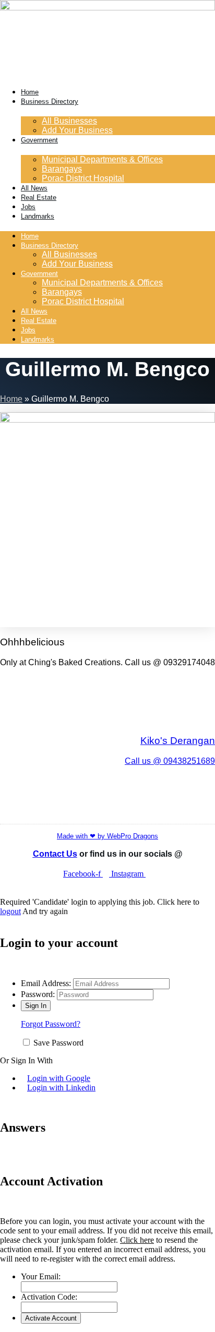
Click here (137, 1239)
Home (30, 92)
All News (34, 188)
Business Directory (49, 101)
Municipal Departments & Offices (102, 159)
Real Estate (38, 197)
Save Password (58, 1042)
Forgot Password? (50, 1023)
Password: (38, 994)
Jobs (28, 207)
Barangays (62, 168)
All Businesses (69, 120)
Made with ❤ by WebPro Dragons (107, 836)
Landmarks (37, 216)
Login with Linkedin (61, 1087)
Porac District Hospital (83, 178)
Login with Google (58, 1078)
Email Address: (46, 983)
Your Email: (41, 1276)
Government (39, 140)
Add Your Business (77, 130)
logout (10, 911)
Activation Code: (49, 1296)
